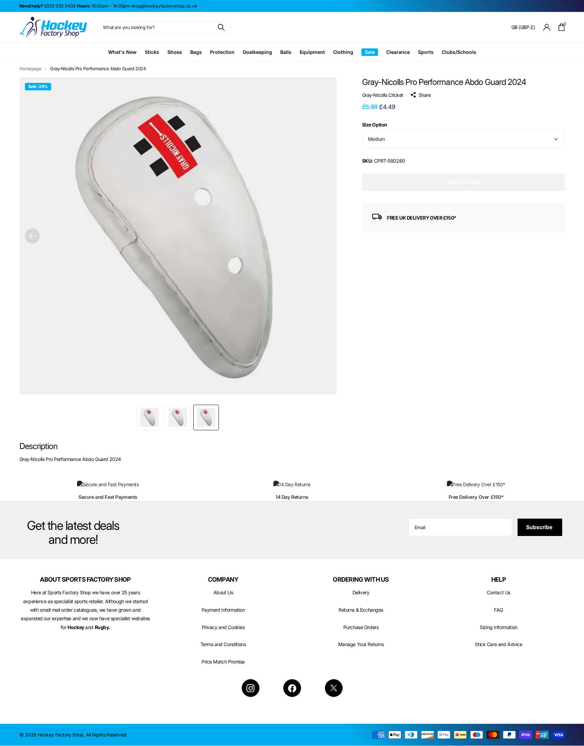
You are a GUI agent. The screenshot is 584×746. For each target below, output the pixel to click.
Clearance (398, 52)
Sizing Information (498, 627)
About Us (223, 592)
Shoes (174, 52)
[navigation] (32, 235)
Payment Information (223, 610)
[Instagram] (250, 688)
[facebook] (292, 688)
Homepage (30, 68)
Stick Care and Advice (498, 644)
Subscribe (540, 527)
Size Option (374, 125)
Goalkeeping (257, 52)
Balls (285, 52)
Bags (196, 52)
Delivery (361, 592)
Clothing (343, 52)
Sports (426, 52)
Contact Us (498, 592)
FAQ (498, 610)
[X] (334, 688)
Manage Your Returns (361, 644)
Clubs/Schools (459, 52)
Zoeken (221, 27)
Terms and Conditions (223, 644)
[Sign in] (546, 27)
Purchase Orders (361, 627)
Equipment (312, 52)
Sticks (152, 52)
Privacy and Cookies (223, 627)
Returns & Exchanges (361, 610)
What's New (122, 52)
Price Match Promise (223, 662)
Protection (222, 52)
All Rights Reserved (106, 734)
